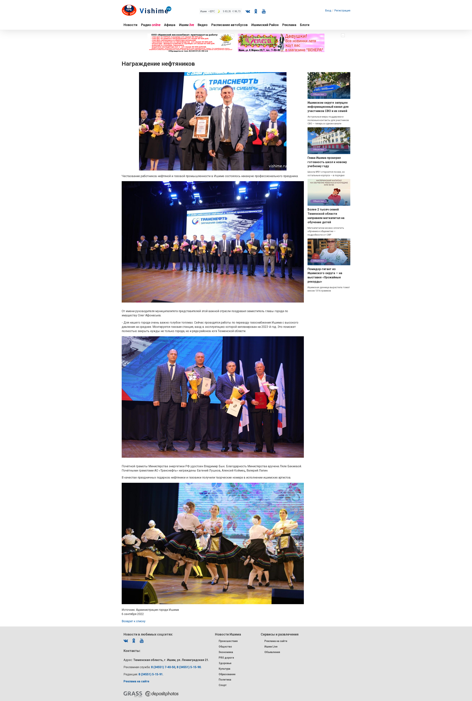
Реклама (289, 25)
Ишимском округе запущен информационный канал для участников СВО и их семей (328, 107)
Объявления (272, 652)
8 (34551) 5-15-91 (150, 674)
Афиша (169, 25)
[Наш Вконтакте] (248, 11)
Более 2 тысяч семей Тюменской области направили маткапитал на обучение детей (326, 216)
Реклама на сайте (275, 641)
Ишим (186, 25)
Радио (150, 25)
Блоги (304, 25)
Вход (328, 10)
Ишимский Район (265, 25)
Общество (318, 94)
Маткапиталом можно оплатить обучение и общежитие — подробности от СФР (326, 231)
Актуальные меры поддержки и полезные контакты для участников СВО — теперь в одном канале (328, 120)
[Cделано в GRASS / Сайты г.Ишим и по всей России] (133, 694)
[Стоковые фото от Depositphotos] (161, 693)
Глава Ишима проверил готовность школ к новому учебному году (327, 162)
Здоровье (225, 663)
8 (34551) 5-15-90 (189, 667)
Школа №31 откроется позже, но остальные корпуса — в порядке (326, 173)
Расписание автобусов (229, 25)
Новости (130, 25)
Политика (225, 679)
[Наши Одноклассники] (256, 11)
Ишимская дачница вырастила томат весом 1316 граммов (329, 289)
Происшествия (228, 641)
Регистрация (342, 10)
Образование (227, 674)
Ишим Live (270, 646)
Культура (224, 668)
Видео (203, 25)
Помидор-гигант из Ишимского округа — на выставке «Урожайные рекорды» (325, 275)
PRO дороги (226, 657)
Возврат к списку (133, 621)
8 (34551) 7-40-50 (163, 667)
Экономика (226, 652)
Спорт (223, 685)
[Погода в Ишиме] (220, 11)
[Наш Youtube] (263, 11)
